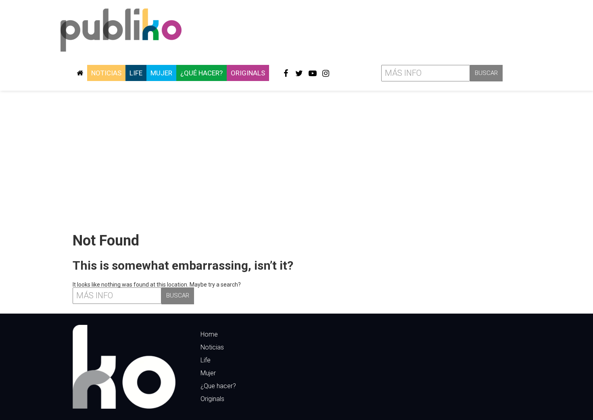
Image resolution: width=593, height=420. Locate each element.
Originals (248, 73)
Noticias (106, 73)
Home (209, 334)
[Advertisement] (296, 158)
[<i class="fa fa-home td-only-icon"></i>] (80, 73)
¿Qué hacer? (201, 73)
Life (135, 73)
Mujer (161, 73)
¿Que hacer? (218, 386)
